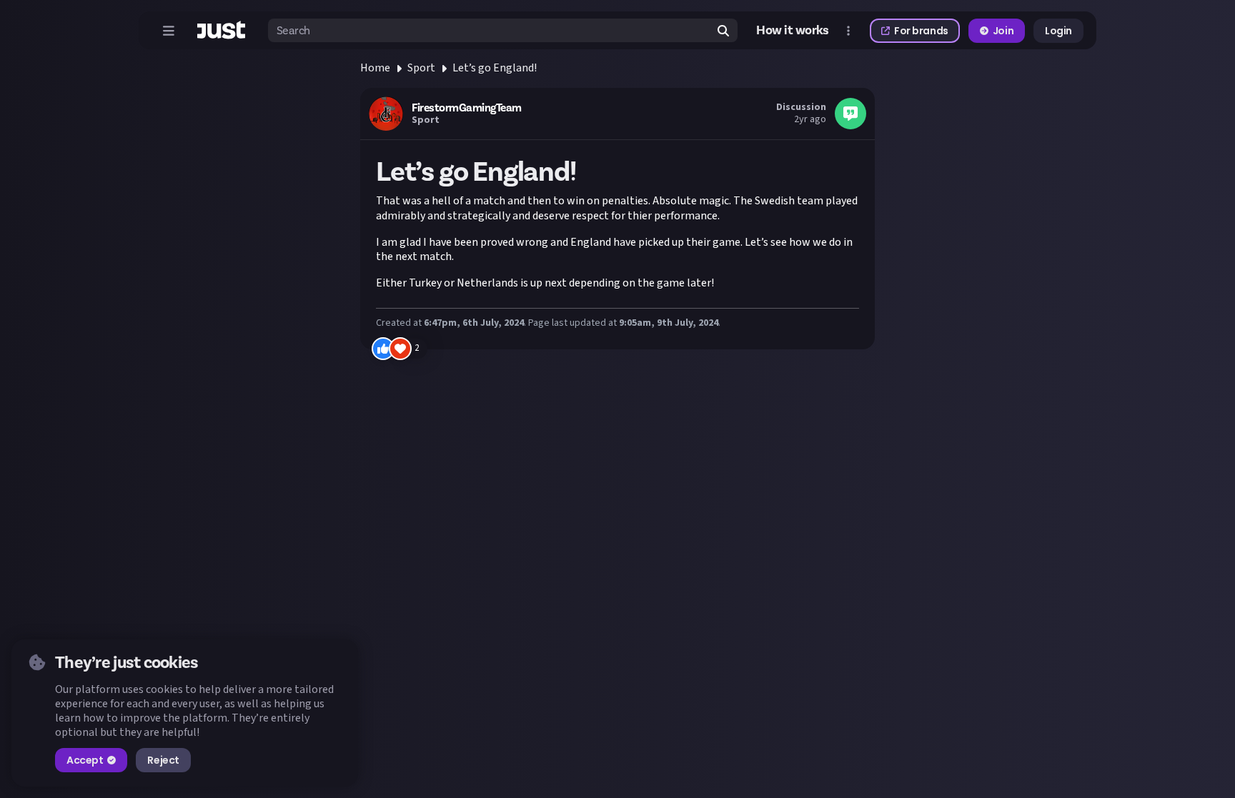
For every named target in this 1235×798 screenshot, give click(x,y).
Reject (163, 760)
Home (375, 68)
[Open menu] (168, 30)
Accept (84, 760)
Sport (421, 68)
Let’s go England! (494, 68)
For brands (921, 31)
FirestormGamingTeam (467, 108)
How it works (792, 30)
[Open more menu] (848, 31)
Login (1058, 31)
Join (1003, 31)
